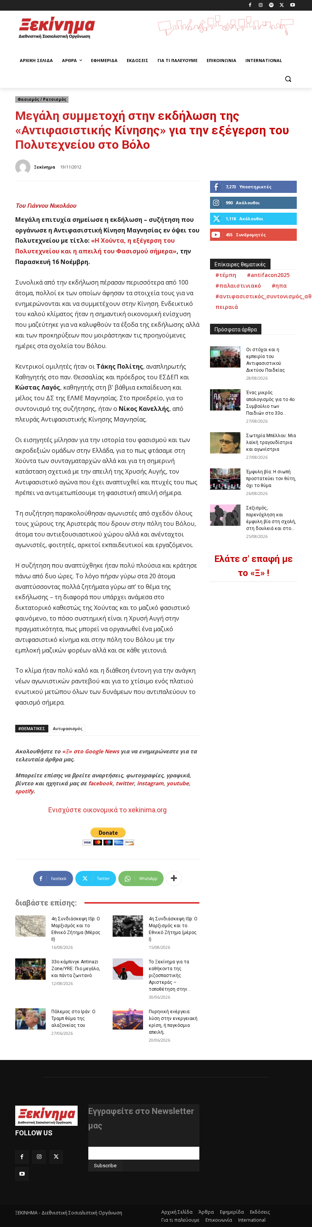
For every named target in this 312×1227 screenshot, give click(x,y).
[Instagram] (260, 5)
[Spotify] (271, 5)
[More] (174, 878)
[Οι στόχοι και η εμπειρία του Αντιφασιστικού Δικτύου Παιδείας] (225, 357)
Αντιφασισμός (68, 728)
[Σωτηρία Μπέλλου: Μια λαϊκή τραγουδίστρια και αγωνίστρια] (225, 443)
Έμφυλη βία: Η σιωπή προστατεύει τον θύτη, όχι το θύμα (271, 478)
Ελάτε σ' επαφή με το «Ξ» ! (253, 566)
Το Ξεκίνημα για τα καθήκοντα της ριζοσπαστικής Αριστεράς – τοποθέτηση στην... (170, 975)
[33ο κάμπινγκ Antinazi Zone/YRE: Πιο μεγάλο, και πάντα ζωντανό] (30, 969)
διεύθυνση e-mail (108, 1144)
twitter (125, 783)
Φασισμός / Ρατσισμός (42, 99)
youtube (178, 783)
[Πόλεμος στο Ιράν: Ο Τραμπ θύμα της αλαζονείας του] (30, 1019)
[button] (288, 79)
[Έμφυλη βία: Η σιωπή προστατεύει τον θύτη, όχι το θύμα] (225, 479)
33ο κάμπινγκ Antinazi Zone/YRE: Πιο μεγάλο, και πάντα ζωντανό (75, 968)
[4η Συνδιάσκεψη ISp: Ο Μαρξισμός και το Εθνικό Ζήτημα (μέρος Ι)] (128, 926)
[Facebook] (250, 5)
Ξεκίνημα (44, 167)
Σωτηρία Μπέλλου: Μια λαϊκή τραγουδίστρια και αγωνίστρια (271, 442)
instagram (150, 783)
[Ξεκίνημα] (24, 167)
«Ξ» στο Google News (90, 751)
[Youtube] (292, 5)
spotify (24, 791)
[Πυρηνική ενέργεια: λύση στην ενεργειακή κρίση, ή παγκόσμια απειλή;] (128, 1019)
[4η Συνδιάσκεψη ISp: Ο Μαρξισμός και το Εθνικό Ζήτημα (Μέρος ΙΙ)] (30, 926)
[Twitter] (281, 5)
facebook (100, 783)
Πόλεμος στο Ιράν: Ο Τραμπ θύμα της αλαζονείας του (73, 1018)
